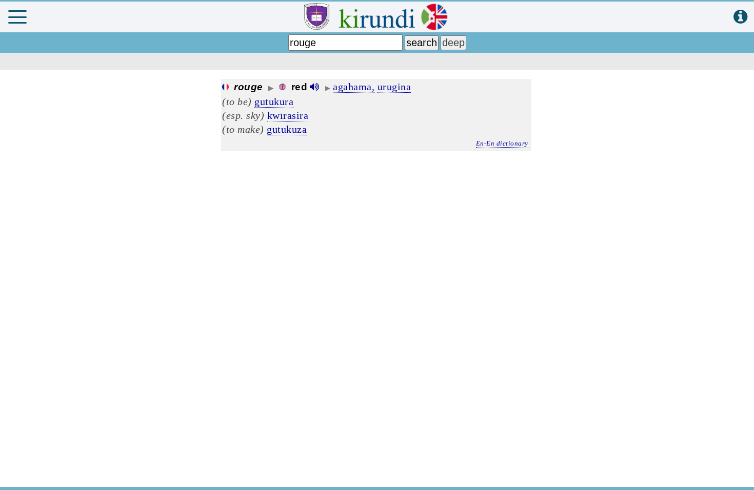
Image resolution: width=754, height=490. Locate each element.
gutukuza (287, 129)
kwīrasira (288, 115)
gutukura (273, 101)
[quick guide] (740, 17)
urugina (394, 86)
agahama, (353, 86)
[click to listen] (314, 87)
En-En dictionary (502, 143)
